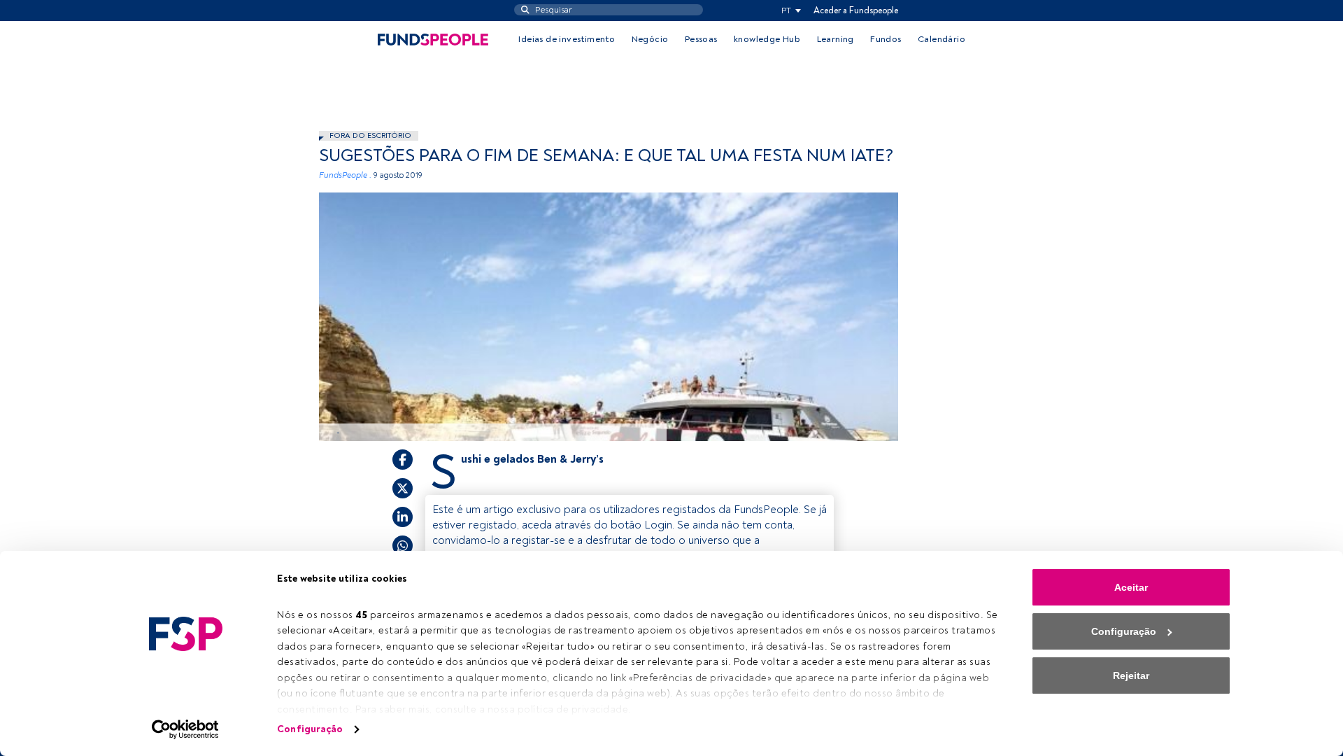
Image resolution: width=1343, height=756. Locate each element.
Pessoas (701, 39)
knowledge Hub (767, 39)
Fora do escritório (370, 135)
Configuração (310, 729)
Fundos (885, 39)
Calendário (941, 39)
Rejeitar (1131, 675)
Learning (835, 39)
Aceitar (1131, 587)
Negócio (650, 39)
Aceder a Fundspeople (855, 10)
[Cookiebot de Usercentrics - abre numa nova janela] (186, 729)
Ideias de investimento (566, 39)
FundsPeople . (345, 175)
